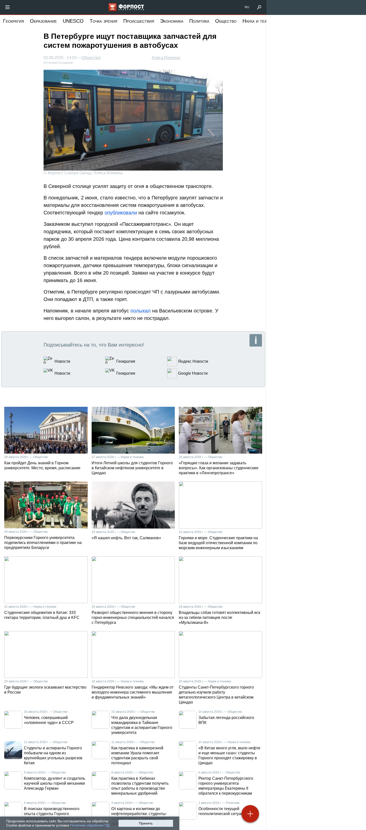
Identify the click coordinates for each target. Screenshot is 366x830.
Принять (146, 823)
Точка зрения (103, 21)
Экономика (171, 21)
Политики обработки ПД (89, 825)
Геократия (13, 21)
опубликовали (121, 212)
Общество (226, 21)
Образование (43, 21)
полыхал (140, 310)
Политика (199, 21)
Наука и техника (259, 21)
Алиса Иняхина (166, 58)
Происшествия (138, 21)
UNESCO (73, 21)
